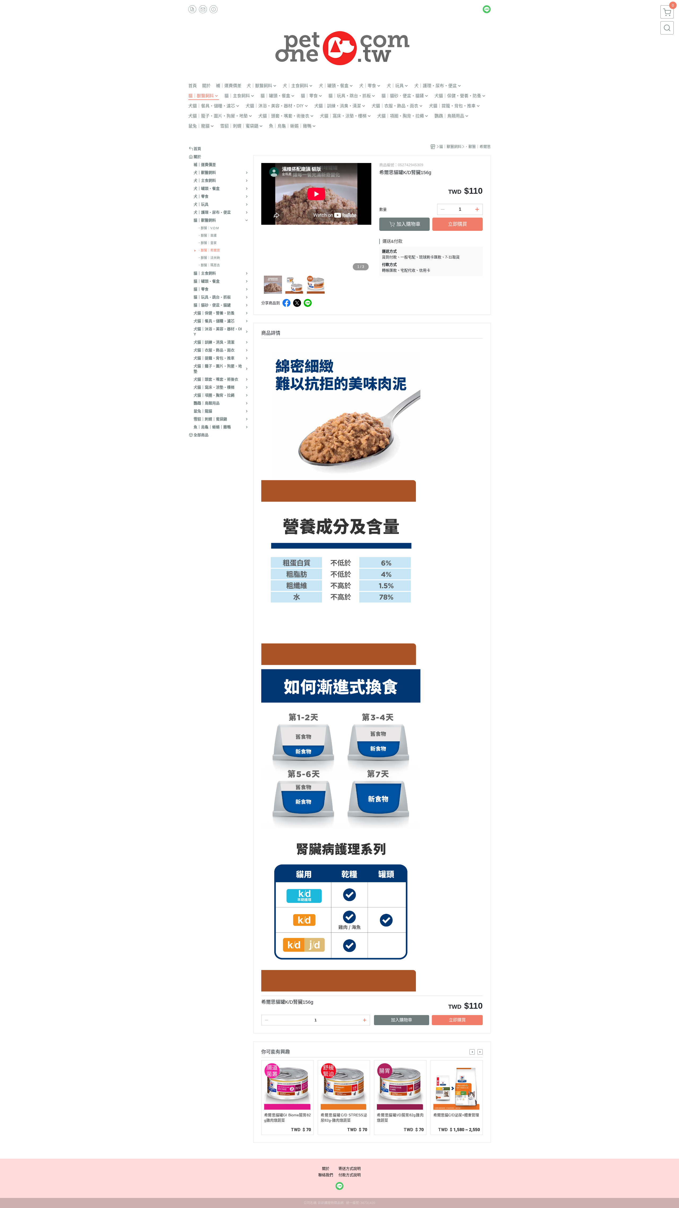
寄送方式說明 (349, 1168)
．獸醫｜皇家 (207, 243)
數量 (383, 209)
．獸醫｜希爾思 (209, 250)
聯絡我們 (325, 1175)
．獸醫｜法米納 (209, 258)
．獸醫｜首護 (207, 235)
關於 (325, 1168)
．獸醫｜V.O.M (208, 228)
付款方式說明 (349, 1175)
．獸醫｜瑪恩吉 (209, 265)
